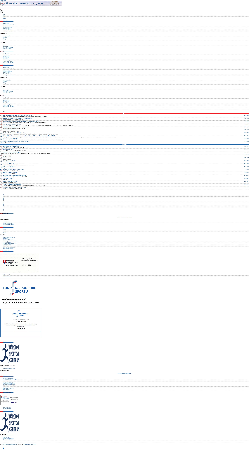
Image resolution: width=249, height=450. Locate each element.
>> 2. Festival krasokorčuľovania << (124, 373)
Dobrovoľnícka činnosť (7, 48)
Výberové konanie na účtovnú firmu (12, 184)
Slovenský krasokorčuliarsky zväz (10, 444)
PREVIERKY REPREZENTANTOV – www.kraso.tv (16, 127)
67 (3, 203)
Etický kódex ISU (6, 222)
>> (3, 210)
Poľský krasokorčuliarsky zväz (9, 247)
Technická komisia (6, 26)
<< (3, 191)
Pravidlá (4, 38)
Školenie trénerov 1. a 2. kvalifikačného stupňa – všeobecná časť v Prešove (21, 121)
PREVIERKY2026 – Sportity (10, 130)
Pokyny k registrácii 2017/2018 (10, 181)
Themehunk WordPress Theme (29, 444)
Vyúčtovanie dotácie (7, 274)
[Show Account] (3, 448)
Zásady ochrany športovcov (8, 224)
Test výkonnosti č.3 (7, 155)
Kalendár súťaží (6, 53)
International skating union (8, 239)
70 (3, 207)
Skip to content (3, 0)
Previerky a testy (6, 57)
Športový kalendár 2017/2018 (10, 172)
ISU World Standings (7, 242)
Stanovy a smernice (7, 36)
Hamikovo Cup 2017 (8, 149)
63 (3, 198)
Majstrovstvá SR (6, 55)
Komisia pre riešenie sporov (8, 30)
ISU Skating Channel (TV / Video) (10, 241)
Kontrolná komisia (6, 28)
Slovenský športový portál (8, 248)
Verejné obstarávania (7, 276)
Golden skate (5, 238)
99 (3, 209)
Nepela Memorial (6, 245)
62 (3, 197)
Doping (4, 229)
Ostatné (4, 39)
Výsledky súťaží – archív (8, 61)
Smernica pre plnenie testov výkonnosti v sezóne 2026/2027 (17, 118)
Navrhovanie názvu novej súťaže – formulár (14, 133)
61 (3, 195)
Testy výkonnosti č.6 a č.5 (9, 160)
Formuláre (5, 37)
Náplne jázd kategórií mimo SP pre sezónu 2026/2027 (16, 141)
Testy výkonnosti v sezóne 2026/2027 (12, 124)
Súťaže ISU (5, 58)
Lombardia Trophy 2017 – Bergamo (12, 152)
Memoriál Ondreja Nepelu (8, 59)
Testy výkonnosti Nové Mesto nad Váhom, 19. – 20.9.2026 (17, 115)
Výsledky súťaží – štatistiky (8, 62)
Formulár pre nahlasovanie (8, 223)
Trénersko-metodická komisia (9, 24)
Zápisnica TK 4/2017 (8, 178)
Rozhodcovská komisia (7, 27)
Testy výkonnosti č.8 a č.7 (9, 166)
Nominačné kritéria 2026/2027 (10, 138)
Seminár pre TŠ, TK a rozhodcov (11, 146)
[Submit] (0, 9)
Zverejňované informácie (8, 47)
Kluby (4, 44)
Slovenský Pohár (6, 56)
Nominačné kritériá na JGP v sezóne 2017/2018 (14, 187)
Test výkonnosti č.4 (7, 158)
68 (3, 204)
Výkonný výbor (6, 23)
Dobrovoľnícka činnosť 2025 (9, 368)
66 (3, 202)
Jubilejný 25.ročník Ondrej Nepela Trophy (13, 169)
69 (3, 205)
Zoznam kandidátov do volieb (10, 163)
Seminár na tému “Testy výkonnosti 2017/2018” (15, 175)
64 (3, 199)
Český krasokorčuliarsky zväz (9, 237)
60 (3, 194)
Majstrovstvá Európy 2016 (8, 244)
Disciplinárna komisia (7, 29)
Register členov (6, 46)
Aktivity (4, 232)
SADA (4, 230)
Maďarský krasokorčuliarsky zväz (9, 243)
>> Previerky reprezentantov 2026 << (124, 217)
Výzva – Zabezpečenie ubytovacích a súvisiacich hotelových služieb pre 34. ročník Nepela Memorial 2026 (29, 135)
